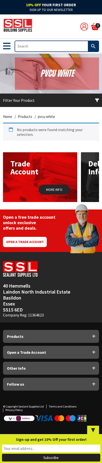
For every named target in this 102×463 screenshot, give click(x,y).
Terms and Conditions (62, 406)
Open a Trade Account (25, 242)
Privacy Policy (14, 410)
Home (7, 116)
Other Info (16, 368)
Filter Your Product (19, 100)
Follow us (15, 384)
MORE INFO (54, 189)
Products (25, 116)
